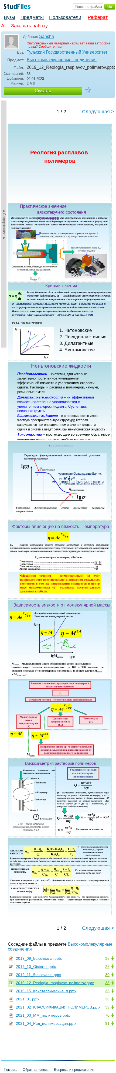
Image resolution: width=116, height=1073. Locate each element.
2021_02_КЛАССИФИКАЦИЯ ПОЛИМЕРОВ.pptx (58, 1007)
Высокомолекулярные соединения (62, 59)
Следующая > (98, 111)
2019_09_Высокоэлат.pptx (39, 958)
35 (107, 958)
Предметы (32, 17)
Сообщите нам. (50, 46)
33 (107, 991)
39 (107, 1007)
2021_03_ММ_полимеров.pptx (43, 1015)
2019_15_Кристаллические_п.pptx (46, 991)
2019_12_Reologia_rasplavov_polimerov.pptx (55, 983)
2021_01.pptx (27, 999)
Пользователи (65, 17)
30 (107, 974)
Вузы (9, 17)
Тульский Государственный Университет (67, 52)
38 (107, 983)
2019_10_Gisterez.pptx (36, 966)
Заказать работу (29, 25)
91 (107, 1023)
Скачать (43, 91)
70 (107, 1015)
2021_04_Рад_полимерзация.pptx (46, 1023)
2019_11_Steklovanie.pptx (38, 974)
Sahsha (46, 36)
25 (107, 966)
